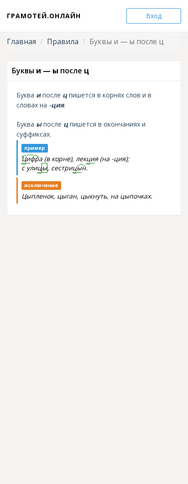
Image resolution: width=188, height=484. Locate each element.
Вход (154, 15)
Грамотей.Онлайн (44, 15)
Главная (21, 41)
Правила (62, 41)
